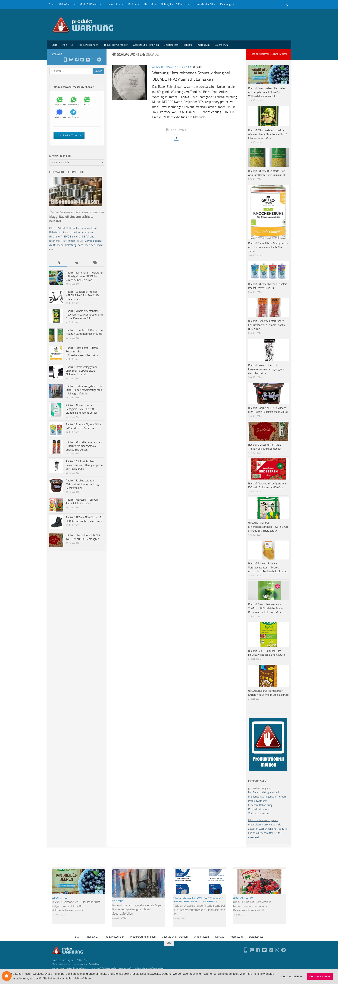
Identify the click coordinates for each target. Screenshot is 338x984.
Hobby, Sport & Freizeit (173, 4)
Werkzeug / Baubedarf (204, 901)
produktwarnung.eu (259, 788)
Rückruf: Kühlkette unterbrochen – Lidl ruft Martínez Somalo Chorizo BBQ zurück (84, 446)
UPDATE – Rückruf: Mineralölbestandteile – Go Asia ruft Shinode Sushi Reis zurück (268, 526)
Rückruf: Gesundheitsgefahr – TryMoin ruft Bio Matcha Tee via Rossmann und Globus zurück (266, 608)
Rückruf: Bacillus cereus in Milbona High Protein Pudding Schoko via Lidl (82, 484)
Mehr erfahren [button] (82, 978)
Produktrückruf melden (115, 44)
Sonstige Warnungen (209, 897)
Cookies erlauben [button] (320, 976)
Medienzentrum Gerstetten (86, 964)
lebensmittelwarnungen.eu (263, 820)
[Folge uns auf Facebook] (76, 59)
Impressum (203, 44)
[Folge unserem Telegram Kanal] (99, 59)
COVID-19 (184, 67)
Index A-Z (67, 44)
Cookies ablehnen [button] (292, 976)
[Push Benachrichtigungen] (7, 976)
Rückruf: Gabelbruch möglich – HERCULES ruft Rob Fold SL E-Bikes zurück (83, 295)
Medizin (132, 4)
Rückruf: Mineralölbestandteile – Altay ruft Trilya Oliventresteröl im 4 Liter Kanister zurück (84, 314)
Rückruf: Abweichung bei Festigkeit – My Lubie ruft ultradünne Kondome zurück (81, 409)
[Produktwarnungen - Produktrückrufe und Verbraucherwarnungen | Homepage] (83, 24)
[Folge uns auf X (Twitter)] (82, 59)
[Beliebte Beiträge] (76, 263)
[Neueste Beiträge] (58, 263)
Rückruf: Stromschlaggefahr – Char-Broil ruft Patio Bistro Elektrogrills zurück (82, 370)
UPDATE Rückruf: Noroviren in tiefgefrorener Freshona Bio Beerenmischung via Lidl (252, 906)
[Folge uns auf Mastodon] (71, 59)
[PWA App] (65, 59)
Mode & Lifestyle (89, 4)
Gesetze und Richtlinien (146, 44)
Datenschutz (222, 44)
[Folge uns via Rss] (88, 59)
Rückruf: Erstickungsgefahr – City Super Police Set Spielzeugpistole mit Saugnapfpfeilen (84, 390)
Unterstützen (171, 44)
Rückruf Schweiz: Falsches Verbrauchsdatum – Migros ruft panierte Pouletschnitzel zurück (268, 567)
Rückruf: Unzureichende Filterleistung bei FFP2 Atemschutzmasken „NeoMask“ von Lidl (199, 910)
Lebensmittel (113, 4)
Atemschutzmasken (164, 67)
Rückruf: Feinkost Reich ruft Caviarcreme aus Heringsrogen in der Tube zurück (84, 465)
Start (51, 4)
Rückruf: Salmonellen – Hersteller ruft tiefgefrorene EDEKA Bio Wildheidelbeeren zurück (84, 276)
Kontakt (187, 44)
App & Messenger (88, 44)
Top (252, 897)
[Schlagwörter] (95, 263)
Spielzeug (117, 901)
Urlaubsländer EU (203, 4)
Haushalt (149, 4)
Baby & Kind (65, 4)
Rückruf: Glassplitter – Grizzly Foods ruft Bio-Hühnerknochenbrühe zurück (82, 351)
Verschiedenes (181, 901)
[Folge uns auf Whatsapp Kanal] (93, 59)
